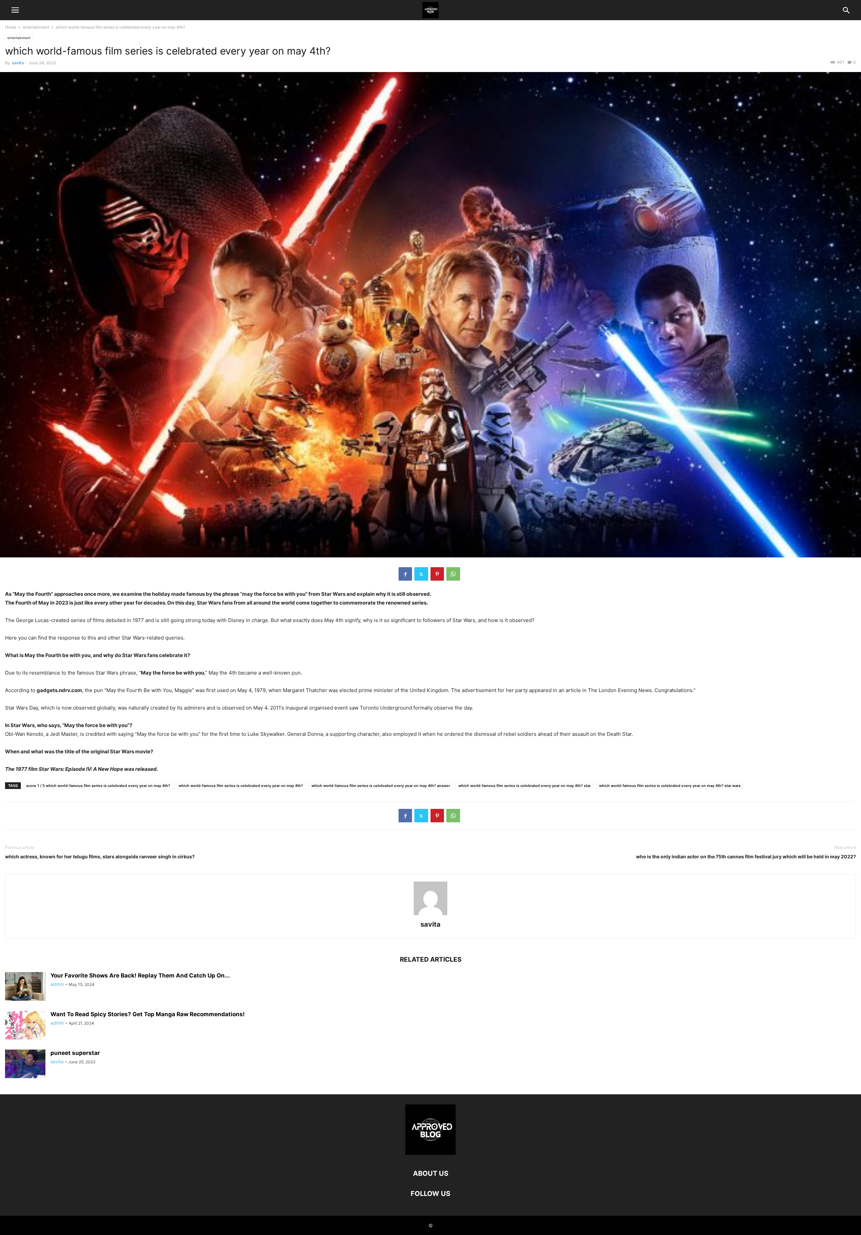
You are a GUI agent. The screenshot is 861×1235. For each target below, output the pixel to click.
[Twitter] (421, 574)
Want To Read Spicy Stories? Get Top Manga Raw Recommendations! (147, 1014)
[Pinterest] (437, 574)
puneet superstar (75, 1053)
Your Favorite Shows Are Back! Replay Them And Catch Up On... (140, 975)
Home (10, 27)
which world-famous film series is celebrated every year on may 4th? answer (380, 785)
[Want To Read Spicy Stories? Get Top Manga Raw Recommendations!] (25, 1026)
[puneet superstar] (25, 1065)
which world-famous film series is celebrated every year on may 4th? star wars (670, 785)
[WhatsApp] (453, 574)
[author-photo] (430, 915)
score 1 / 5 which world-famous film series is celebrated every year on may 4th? (98, 785)
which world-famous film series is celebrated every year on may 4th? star (524, 785)
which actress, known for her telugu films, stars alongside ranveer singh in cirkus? (100, 856)
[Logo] (430, 1153)
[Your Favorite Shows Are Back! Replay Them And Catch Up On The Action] (25, 987)
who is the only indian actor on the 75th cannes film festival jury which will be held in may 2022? (746, 856)
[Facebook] (405, 574)
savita (18, 62)
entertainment (36, 27)
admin (57, 984)
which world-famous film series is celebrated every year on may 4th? (241, 785)
